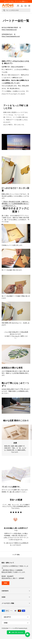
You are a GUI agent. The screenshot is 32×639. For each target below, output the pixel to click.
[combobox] (16, 10)
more (5, 583)
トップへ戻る (16, 554)
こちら (16, 336)
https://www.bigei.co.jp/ (9, 29)
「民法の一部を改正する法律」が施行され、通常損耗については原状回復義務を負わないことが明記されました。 (16, 203)
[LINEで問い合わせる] (27, 634)
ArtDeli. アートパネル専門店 (11, 628)
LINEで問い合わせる (17, 632)
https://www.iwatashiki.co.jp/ (11, 36)
